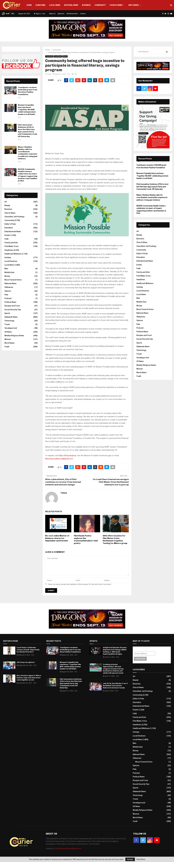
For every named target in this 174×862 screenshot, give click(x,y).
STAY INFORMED (49, 422)
